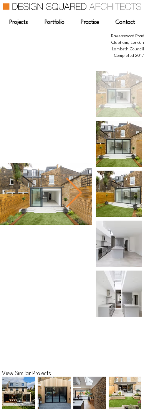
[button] (19, 22)
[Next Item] (73, 194)
